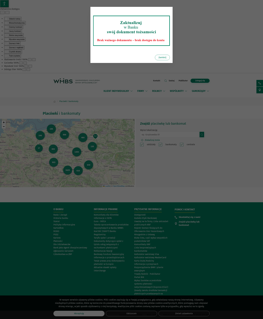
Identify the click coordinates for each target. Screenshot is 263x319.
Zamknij (162, 57)
